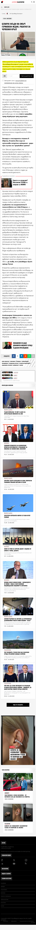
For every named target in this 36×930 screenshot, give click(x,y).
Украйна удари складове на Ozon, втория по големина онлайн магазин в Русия (18, 481)
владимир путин (13, 363)
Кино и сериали (6, 896)
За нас (3, 843)
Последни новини (7, 385)
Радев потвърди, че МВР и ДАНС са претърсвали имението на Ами (14, 413)
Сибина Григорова (6, 848)
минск (21, 365)
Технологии (4, 899)
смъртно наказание (24, 363)
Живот (3, 886)
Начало (5, 921)
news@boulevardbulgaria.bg (23, 851)
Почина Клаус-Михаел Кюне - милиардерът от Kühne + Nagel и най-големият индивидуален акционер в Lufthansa (17, 584)
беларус (18, 361)
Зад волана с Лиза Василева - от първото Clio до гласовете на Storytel (17, 796)
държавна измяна (7, 365)
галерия (3, 883)
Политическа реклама (27, 921)
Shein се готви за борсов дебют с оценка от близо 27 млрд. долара (17, 549)
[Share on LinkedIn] (21, 356)
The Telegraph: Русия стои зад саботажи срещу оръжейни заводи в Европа (16, 653)
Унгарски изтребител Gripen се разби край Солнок (17, 516)
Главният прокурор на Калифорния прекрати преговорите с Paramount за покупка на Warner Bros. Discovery (15, 447)
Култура (3, 902)
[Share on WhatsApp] (29, 356)
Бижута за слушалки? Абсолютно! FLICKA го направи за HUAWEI (17, 754)
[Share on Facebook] (14, 356)
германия (12, 361)
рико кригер (5, 361)
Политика (4, 889)
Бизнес (3, 893)
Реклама (14, 921)
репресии (15, 365)
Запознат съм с (15, 82)
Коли (2, 906)
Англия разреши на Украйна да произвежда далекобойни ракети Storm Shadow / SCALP (18, 619)
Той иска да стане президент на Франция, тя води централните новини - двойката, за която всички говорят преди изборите (17, 687)
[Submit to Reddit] (25, 356)
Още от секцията (18, 705)
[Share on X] (18, 356)
